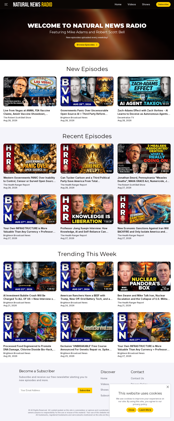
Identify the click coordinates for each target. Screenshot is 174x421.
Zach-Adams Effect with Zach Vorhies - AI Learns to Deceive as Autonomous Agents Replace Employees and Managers (143, 113)
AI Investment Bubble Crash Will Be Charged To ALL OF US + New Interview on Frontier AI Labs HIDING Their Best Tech (29, 299)
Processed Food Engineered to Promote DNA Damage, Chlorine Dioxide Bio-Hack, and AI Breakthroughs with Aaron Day (28, 349)
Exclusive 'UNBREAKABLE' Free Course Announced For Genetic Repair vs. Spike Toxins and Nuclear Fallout (84, 349)
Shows (146, 4)
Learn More (145, 410)
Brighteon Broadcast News (74, 117)
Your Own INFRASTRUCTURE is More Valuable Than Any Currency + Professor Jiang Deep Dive (28, 231)
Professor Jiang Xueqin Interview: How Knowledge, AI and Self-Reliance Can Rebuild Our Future (83, 231)
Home (118, 4)
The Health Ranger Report (16, 185)
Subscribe (85, 390)
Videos (132, 4)
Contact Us (137, 378)
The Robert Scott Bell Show (17, 117)
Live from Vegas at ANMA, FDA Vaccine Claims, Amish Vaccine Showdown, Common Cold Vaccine (26, 113)
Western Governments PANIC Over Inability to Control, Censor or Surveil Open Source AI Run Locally (29, 181)
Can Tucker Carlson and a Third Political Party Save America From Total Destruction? (85, 181)
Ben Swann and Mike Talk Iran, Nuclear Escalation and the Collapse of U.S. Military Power (144, 299)
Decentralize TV (126, 117)
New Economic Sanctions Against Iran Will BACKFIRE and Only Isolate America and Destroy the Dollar (143, 231)
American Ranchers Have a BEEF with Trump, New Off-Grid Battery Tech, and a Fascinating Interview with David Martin (85, 299)
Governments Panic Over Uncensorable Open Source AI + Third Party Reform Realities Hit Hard (84, 113)
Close (131, 410)
